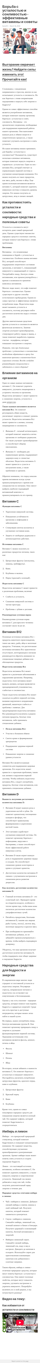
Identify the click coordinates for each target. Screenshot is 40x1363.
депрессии (11, 402)
